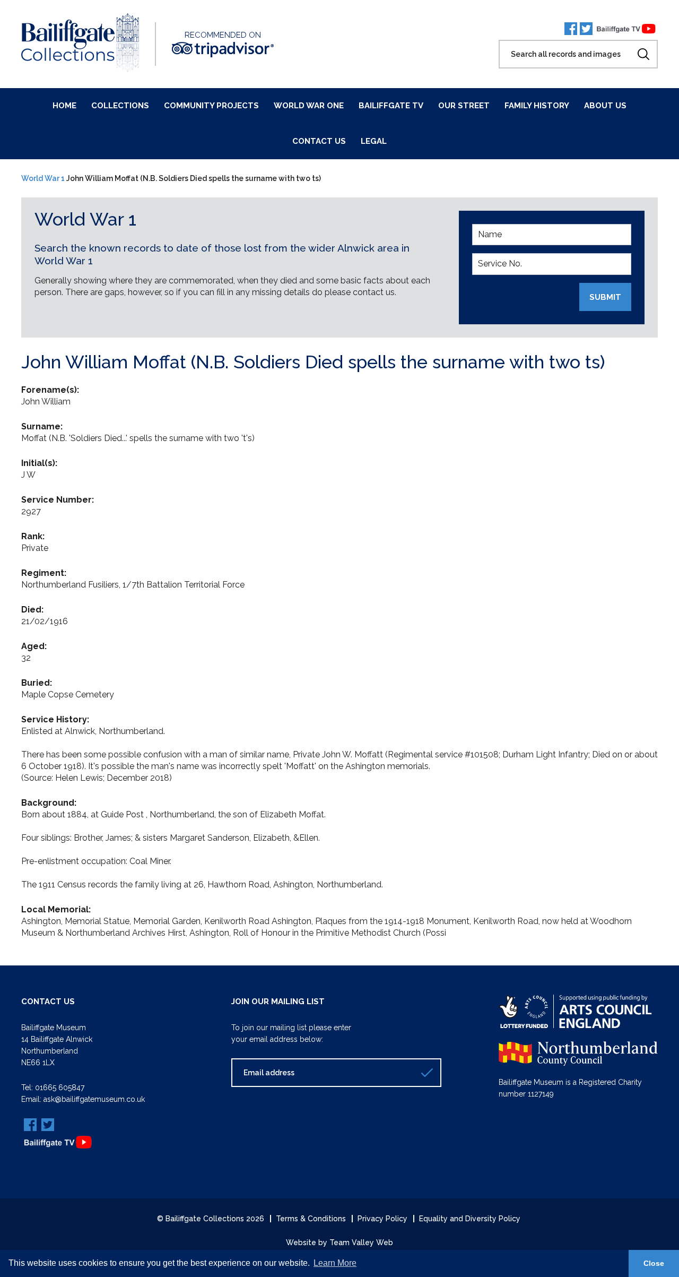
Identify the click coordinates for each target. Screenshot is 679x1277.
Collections (120, 105)
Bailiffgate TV (391, 105)
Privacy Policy (382, 1218)
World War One (309, 105)
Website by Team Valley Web (339, 1242)
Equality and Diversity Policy (469, 1218)
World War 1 (43, 178)
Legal (374, 141)
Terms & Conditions (311, 1218)
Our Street (464, 105)
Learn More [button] (335, 1262)
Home (64, 105)
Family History (536, 105)
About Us (605, 105)
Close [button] (653, 1263)
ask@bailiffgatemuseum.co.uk (94, 1099)
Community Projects (211, 105)
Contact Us (319, 141)
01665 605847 (59, 1087)
